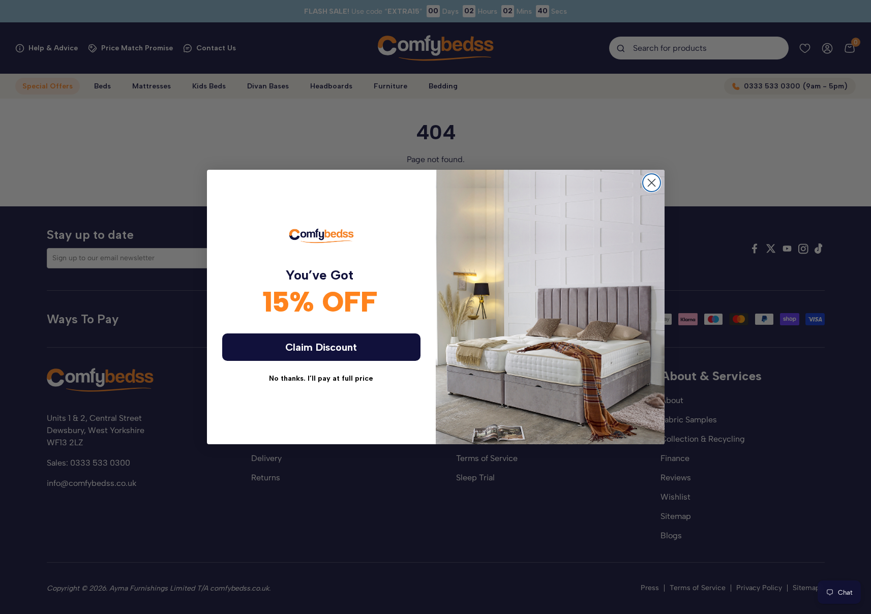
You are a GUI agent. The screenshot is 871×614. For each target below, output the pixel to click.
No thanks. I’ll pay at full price (321, 378)
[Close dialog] (651, 183)
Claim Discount (321, 347)
